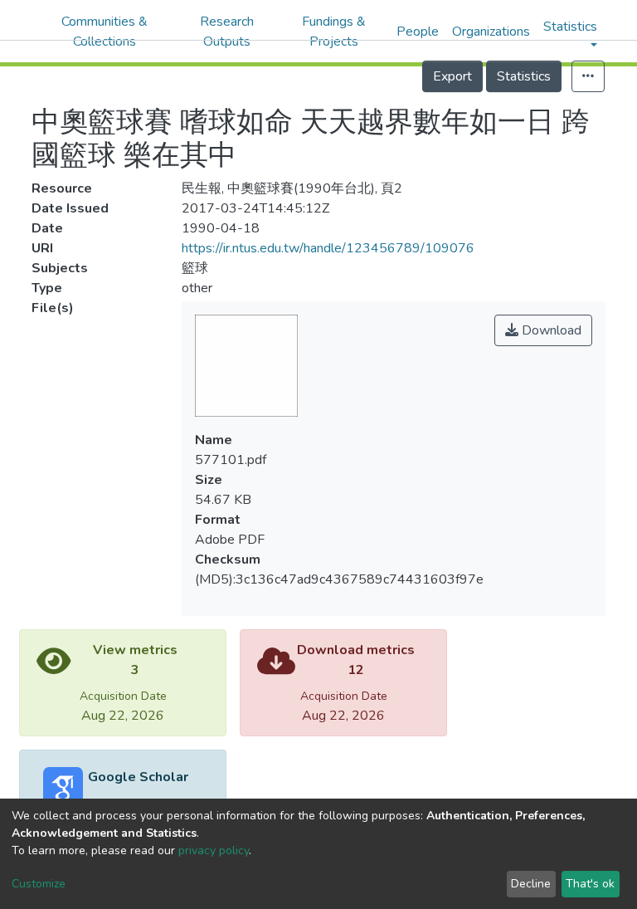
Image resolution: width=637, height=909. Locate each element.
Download (549, 330)
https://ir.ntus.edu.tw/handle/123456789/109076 (328, 248)
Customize (39, 884)
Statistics (524, 76)
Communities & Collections (104, 31)
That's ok (590, 884)
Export (452, 76)
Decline (531, 884)
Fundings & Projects (334, 31)
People (417, 31)
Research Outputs (227, 31)
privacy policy (213, 850)
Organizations (491, 31)
